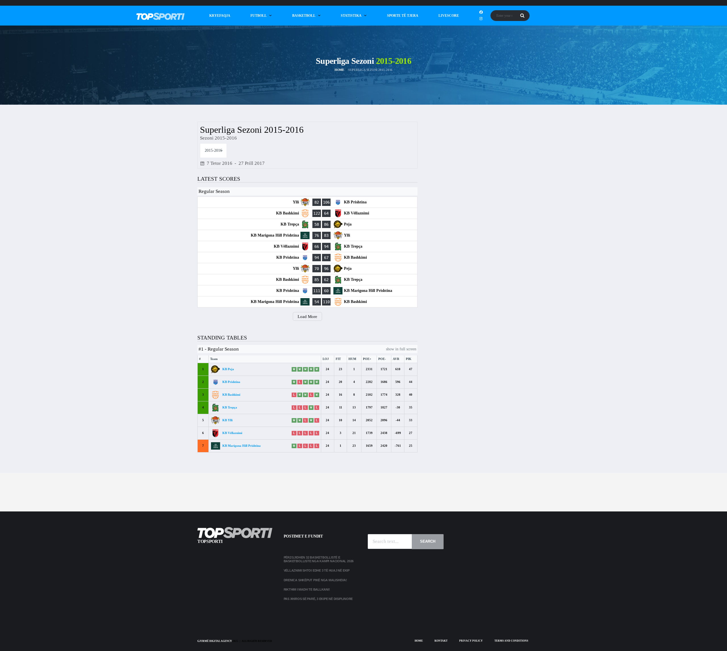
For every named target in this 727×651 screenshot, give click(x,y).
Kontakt (441, 640)
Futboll (258, 16)
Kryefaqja (219, 16)
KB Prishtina (231, 382)
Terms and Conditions (511, 640)
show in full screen (401, 349)
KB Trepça (229, 407)
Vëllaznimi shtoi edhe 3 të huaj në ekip (317, 570)
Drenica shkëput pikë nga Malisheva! (315, 580)
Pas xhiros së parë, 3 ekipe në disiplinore (318, 599)
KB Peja (228, 369)
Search (427, 541)
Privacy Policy (471, 640)
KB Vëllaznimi (232, 433)
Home (419, 640)
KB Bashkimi (231, 394)
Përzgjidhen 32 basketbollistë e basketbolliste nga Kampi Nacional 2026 (319, 559)
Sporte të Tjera (402, 16)
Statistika (351, 16)
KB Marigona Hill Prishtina (241, 445)
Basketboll (304, 16)
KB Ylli (227, 420)
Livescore (448, 16)
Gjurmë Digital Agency (214, 641)
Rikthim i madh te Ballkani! (307, 589)
